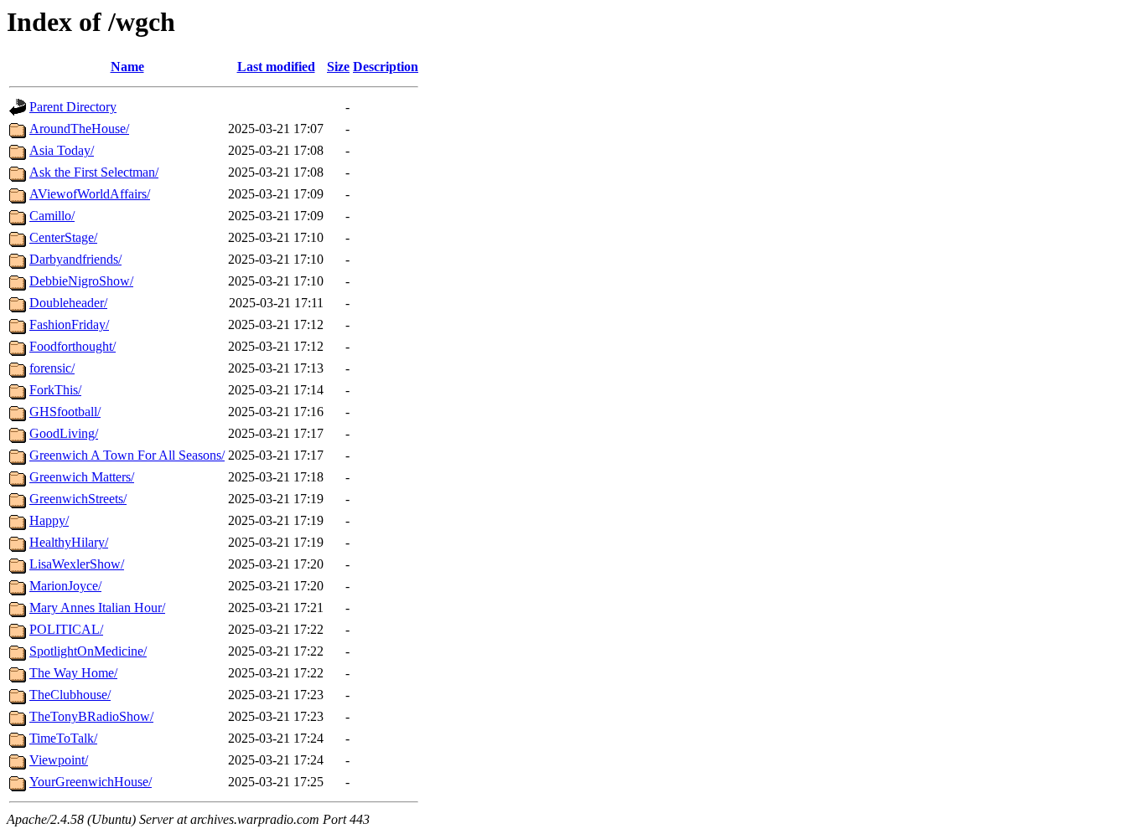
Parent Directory (73, 107)
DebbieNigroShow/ (81, 281)
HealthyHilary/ (68, 542)
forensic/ (52, 368)
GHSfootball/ (65, 411)
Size (338, 66)
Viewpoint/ (58, 760)
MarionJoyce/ (65, 586)
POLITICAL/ (66, 629)
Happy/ (49, 520)
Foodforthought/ (72, 346)
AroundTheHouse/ (79, 128)
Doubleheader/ (68, 303)
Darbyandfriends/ (75, 259)
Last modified (276, 66)
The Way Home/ (73, 673)
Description (385, 66)
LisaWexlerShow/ (76, 564)
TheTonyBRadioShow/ (91, 716)
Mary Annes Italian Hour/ (97, 607)
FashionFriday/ (69, 324)
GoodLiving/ (63, 433)
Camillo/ (52, 215)
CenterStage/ (63, 237)
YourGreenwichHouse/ (90, 782)
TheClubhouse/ (70, 694)
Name (127, 66)
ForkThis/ (55, 390)
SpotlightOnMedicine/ (88, 651)
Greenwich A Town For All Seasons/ (127, 455)
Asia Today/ (61, 150)
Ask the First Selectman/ (93, 172)
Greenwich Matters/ (81, 477)
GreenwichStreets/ (78, 499)
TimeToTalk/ (63, 738)
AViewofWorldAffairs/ (89, 194)
